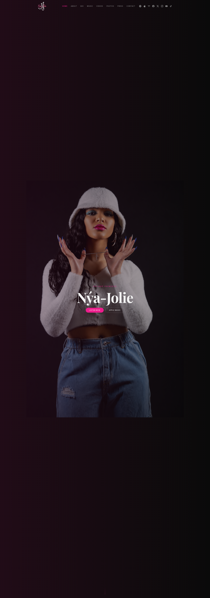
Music (90, 6)
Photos (110, 6)
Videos (99, 6)
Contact (131, 6)
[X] (157, 6)
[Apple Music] (144, 6)
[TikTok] (170, 6)
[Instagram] (162, 6)
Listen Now (94, 310)
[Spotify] (140, 6)
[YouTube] (166, 6)
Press (120, 6)
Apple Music (115, 310)
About (74, 6)
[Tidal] (148, 6)
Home (64, 6)
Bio (82, 6)
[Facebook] (153, 6)
